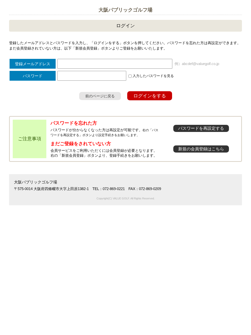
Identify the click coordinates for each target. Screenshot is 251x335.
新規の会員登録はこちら (201, 149)
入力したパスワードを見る (153, 76)
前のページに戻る (100, 96)
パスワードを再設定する (201, 128)
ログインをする (149, 95)
